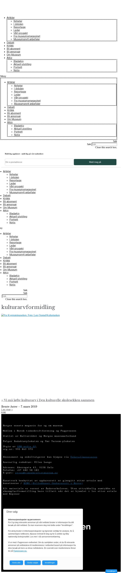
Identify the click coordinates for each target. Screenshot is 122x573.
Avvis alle (16, 563)
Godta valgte (32, 563)
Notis (17, 70)
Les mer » (7, 409)
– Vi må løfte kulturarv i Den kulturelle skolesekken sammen (47, 400)
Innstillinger (111, 571)
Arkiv (9, 57)
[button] (58, 76)
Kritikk (10, 45)
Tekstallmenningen (83, 457)
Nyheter (18, 21)
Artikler (11, 17)
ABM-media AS (26, 446)
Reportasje (20, 27)
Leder (17, 30)
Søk (89, 144)
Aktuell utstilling (22, 64)
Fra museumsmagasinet (27, 36)
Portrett (18, 67)
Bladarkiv (19, 61)
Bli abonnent (13, 48)
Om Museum (14, 54)
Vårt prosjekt (21, 33)
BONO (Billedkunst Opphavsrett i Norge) (53, 483)
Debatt (10, 42)
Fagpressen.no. (20, 551)
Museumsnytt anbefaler (27, 39)
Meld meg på (95, 162)
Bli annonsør (13, 51)
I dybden (18, 24)
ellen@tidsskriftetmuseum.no (36, 472)
